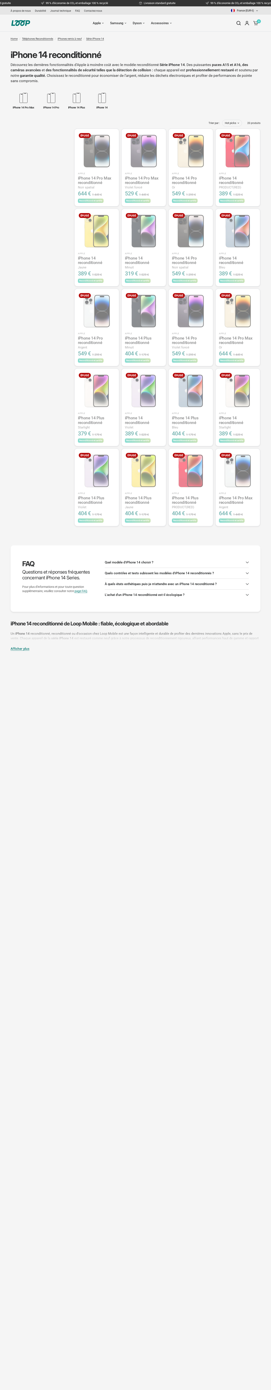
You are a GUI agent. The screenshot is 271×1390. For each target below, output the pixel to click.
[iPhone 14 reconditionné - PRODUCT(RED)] (238, 151)
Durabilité (40, 10)
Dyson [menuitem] (137, 23)
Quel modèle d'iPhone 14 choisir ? (129, 562)
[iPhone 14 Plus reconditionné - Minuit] (144, 311)
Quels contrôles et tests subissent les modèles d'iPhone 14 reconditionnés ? (159, 573)
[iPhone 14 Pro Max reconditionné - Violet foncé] (144, 151)
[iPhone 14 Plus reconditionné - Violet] (97, 471)
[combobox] (245, 10)
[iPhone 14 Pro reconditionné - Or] (191, 151)
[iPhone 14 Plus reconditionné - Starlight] (97, 391)
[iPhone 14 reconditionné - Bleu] (238, 231)
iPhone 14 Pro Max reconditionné (95, 182)
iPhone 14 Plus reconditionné (138, 342)
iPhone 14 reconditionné (231, 182)
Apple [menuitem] (97, 23)
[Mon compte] (247, 23)
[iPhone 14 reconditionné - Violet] (144, 391)
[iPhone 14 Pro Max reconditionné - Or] (238, 311)
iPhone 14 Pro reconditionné (184, 182)
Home (14, 38)
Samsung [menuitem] (116, 23)
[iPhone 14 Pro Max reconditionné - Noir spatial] (97, 151)
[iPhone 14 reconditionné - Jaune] (97, 231)
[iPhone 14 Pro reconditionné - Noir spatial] (191, 231)
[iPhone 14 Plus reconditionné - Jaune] (144, 471)
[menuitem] (22, 10)
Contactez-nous (93, 10)
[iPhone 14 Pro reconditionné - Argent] (97, 311)
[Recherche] (238, 23)
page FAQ (81, 591)
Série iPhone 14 (95, 38)
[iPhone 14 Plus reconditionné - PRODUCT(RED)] (191, 471)
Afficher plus (20, 648)
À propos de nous (21, 10)
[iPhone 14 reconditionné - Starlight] (238, 391)
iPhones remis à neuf (70, 38)
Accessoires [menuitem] (160, 23)
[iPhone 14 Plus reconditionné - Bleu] (191, 391)
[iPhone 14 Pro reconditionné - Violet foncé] (191, 311)
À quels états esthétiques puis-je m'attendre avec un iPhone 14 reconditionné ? (161, 584)
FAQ (77, 10)
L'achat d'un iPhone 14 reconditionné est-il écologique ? (144, 595)
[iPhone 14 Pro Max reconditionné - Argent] (238, 471)
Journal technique (60, 10)
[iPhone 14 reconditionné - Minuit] (144, 231)
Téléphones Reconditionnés (37, 38)
